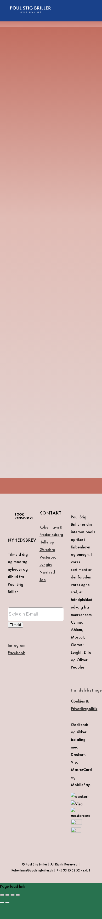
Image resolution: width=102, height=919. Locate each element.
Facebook (16, 652)
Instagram (16, 645)
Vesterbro (47, 557)
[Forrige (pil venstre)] (2, 902)
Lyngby (45, 564)
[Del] (12, 895)
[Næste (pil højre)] (7, 902)
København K (50, 527)
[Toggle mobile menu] (92, 8)
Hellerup (46, 542)
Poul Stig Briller (36, 864)
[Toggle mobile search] (83, 8)
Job (42, 579)
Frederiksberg (51, 534)
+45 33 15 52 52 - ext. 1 (73, 870)
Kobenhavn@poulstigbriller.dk (32, 870)
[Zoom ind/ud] (2, 895)
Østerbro (47, 549)
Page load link (12, 886)
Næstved (47, 572)
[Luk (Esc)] (18, 895)
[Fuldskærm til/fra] (7, 895)
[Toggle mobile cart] (73, 8)
